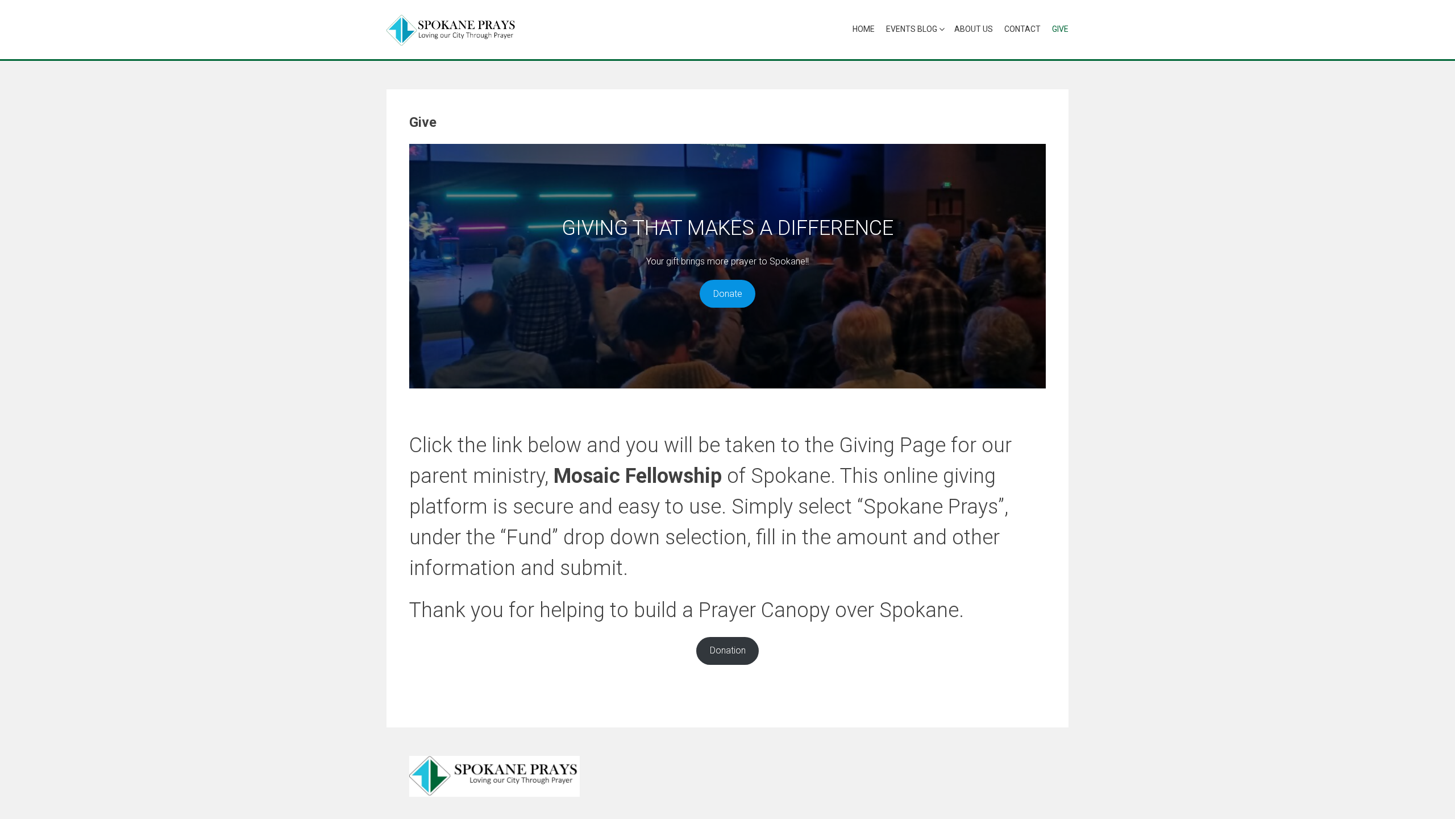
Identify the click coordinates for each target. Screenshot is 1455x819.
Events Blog (911, 29)
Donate (727, 293)
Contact (1022, 29)
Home (864, 29)
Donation (728, 650)
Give (1060, 29)
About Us (973, 29)
